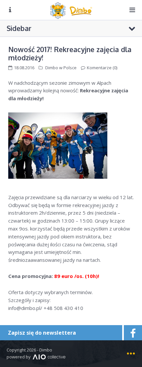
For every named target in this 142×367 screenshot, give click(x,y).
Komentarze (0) (102, 68)
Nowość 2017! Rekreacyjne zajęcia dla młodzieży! (69, 53)
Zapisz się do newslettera (42, 332)
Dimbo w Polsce (61, 68)
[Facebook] (132, 332)
